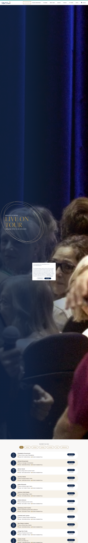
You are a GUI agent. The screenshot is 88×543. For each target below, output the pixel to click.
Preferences (40, 278)
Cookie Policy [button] (49, 274)
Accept (47, 278)
